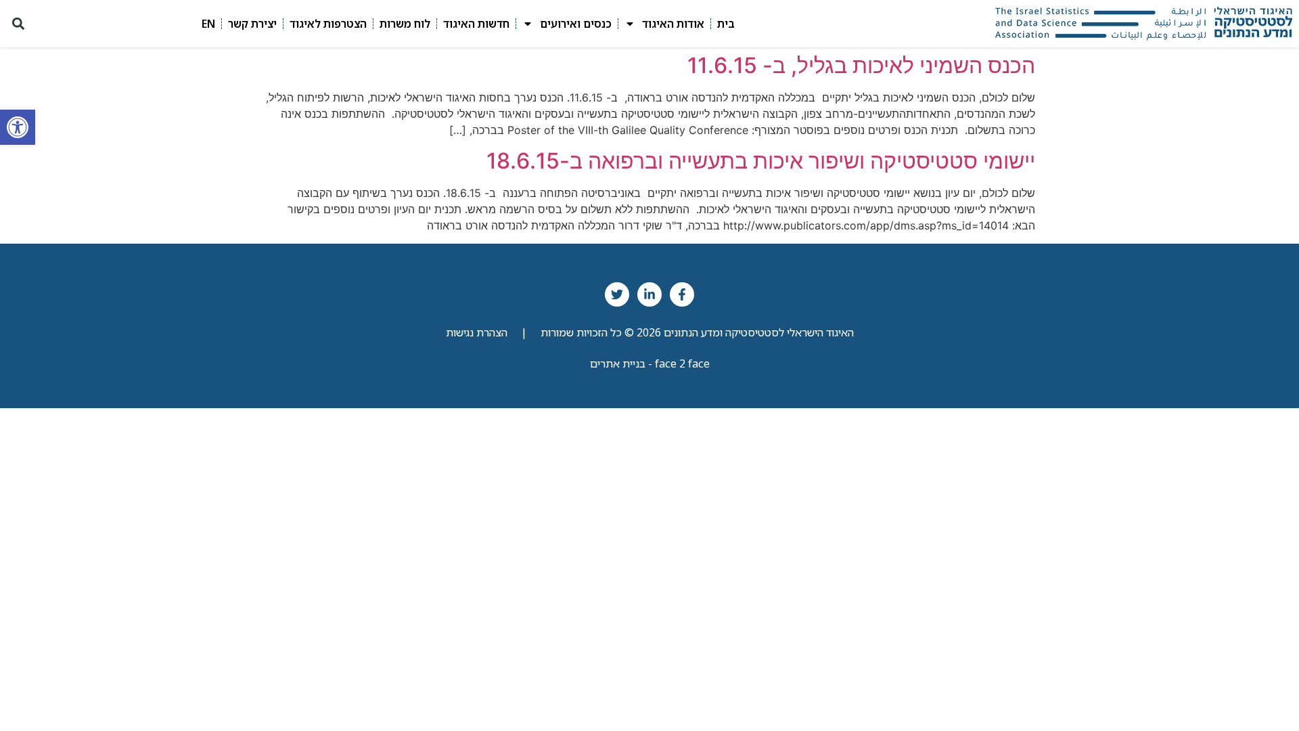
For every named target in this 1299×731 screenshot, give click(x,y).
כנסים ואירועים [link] (576, 23)
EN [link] (208, 23)
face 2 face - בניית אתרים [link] (650, 363)
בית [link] (726, 23)
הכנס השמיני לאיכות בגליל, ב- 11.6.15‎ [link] (861, 65)
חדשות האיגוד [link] (476, 23)
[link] (17, 127)
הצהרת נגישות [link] (476, 332)
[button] (18, 24)
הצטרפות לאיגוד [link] (328, 23)
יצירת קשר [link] (252, 23)
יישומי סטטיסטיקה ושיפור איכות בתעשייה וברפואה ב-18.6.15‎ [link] (760, 161)
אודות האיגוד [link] (673, 23)
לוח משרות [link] (405, 23)
